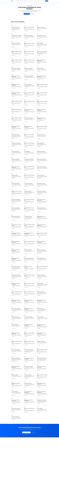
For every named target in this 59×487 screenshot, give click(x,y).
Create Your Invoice (27, 13)
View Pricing (33, 13)
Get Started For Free (26, 432)
